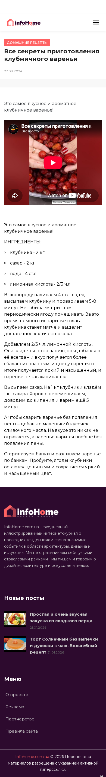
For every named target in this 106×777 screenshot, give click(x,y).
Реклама (14, 706)
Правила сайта (21, 731)
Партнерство (20, 719)
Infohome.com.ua (32, 756)
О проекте (16, 694)
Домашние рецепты (27, 43)
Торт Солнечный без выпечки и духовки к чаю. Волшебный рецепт (64, 645)
